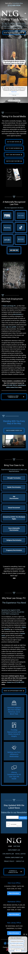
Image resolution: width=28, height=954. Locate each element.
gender (14, 327)
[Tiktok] (5, 943)
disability (7, 629)
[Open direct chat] (24, 934)
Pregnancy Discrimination (14, 550)
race (10, 327)
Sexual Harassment (14, 507)
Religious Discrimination (14, 540)
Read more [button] (14, 91)
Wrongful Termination (14, 478)
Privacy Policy (9, 861)
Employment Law (14, 850)
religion (23, 627)
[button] (25, 13)
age (7, 327)
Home (10, 846)
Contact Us (20, 861)
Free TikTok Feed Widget (14, 100)
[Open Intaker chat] (10, 953)
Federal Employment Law (14, 857)
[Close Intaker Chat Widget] (26, 934)
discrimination (17, 314)
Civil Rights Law (8, 854)
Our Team (16, 846)
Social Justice (20, 854)
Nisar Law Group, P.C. (9, 306)
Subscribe (23, 817)
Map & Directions (14, 893)
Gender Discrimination (14, 487)
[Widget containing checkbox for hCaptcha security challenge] (14, 824)
